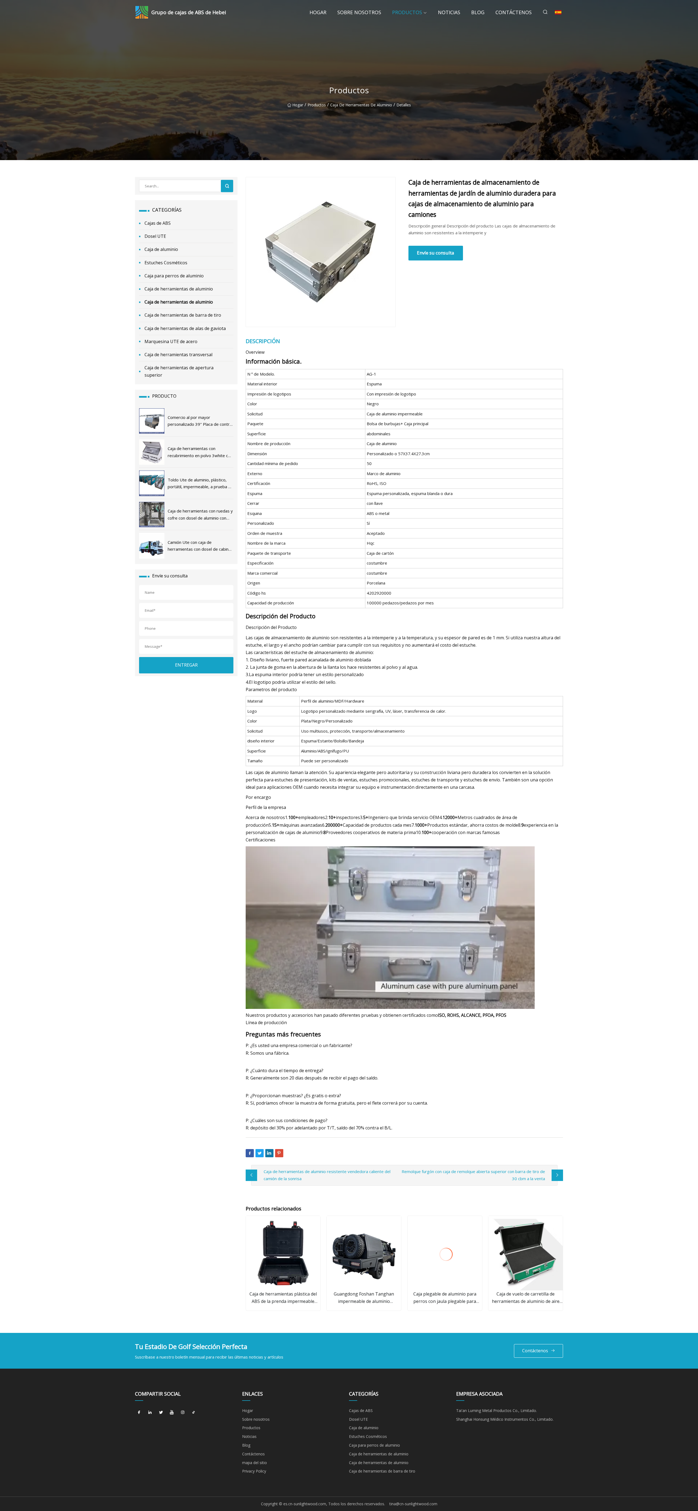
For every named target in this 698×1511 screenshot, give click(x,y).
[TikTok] (193, 1412)
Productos (407, 12)
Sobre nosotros (359, 12)
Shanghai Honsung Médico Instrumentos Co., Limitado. (504, 1419)
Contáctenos (513, 12)
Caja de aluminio (161, 249)
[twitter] (161, 1412)
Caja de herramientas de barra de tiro (183, 315)
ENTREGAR (186, 665)
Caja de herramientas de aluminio (361, 104)
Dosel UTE (155, 236)
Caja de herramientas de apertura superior (179, 371)
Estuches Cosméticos (166, 263)
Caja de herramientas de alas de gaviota (185, 328)
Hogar (317, 12)
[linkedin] (150, 1412)
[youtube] (172, 1412)
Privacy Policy (254, 1471)
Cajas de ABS (158, 223)
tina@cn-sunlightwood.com (413, 1503)
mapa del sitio (254, 1462)
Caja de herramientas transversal (178, 355)
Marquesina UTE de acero (171, 341)
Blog (478, 12)
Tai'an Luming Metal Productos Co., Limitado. (496, 1410)
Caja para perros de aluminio (174, 276)
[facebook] (139, 1412)
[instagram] (183, 1412)
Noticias (449, 12)
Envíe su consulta (435, 253)
